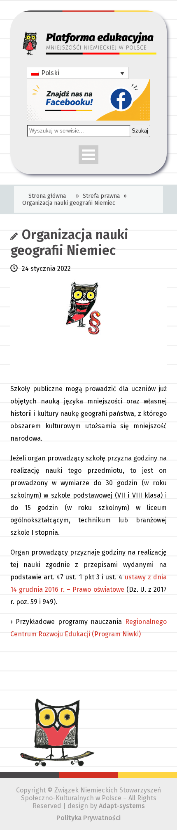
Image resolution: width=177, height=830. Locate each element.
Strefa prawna (101, 195)
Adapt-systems (122, 806)
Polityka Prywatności (88, 818)
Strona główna (47, 195)
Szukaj (140, 131)
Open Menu (88, 154)
